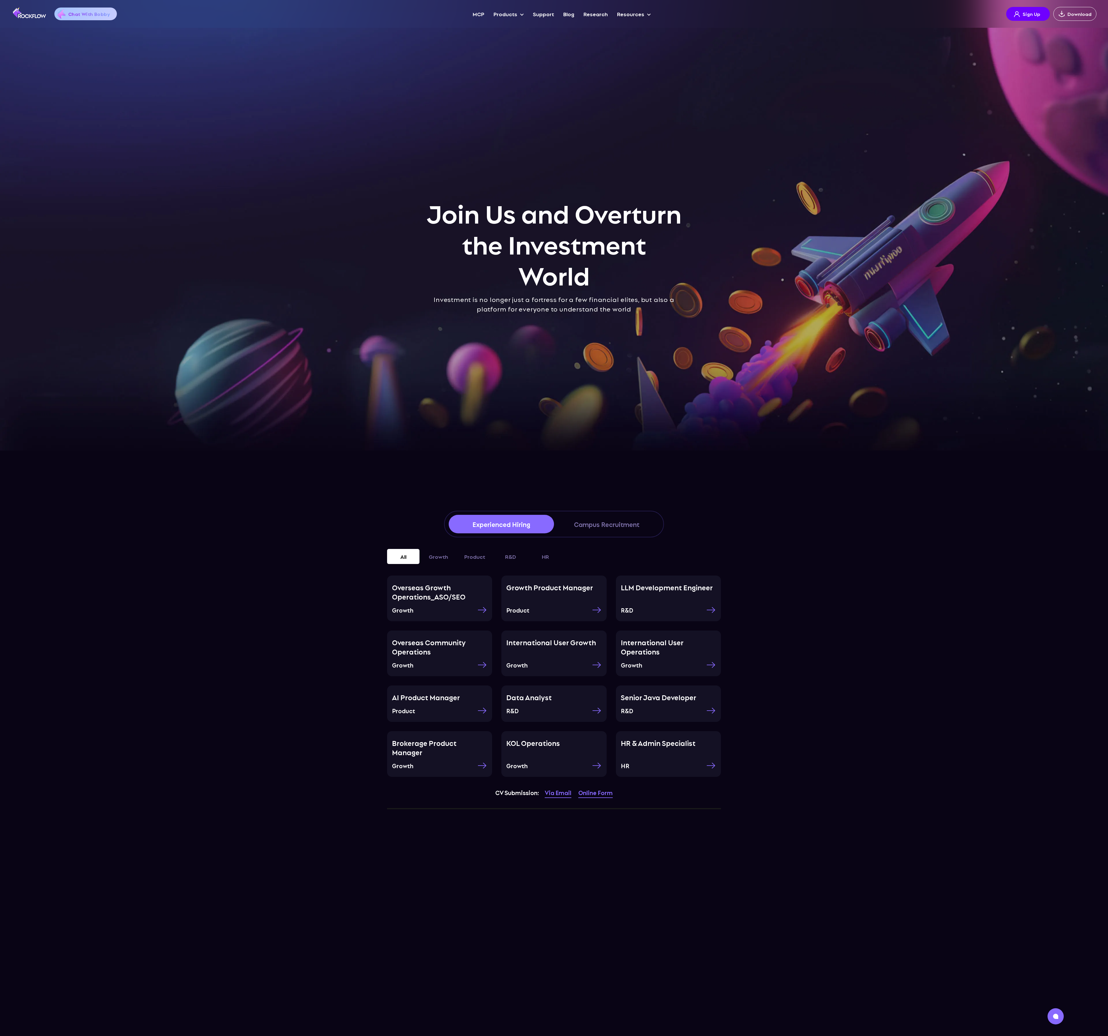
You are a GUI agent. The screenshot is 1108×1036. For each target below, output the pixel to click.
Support (543, 14)
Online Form (595, 792)
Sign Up (1031, 13)
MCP (478, 14)
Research (596, 14)
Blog (568, 14)
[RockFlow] (29, 12)
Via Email (558, 792)
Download (1079, 13)
